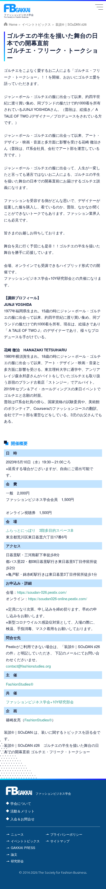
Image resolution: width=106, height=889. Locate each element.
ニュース (17, 834)
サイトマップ (60, 841)
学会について (20, 803)
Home (13, 24)
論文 (14, 854)
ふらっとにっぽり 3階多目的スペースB (39, 530)
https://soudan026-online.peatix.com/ (57, 598)
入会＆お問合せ (22, 818)
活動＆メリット (22, 811)
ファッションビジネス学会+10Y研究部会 (40, 701)
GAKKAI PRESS (23, 847)
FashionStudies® (19, 684)
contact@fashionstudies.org (28, 666)
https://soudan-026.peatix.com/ (42, 592)
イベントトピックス (36, 24)
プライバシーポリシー (66, 834)
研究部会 (17, 861)
